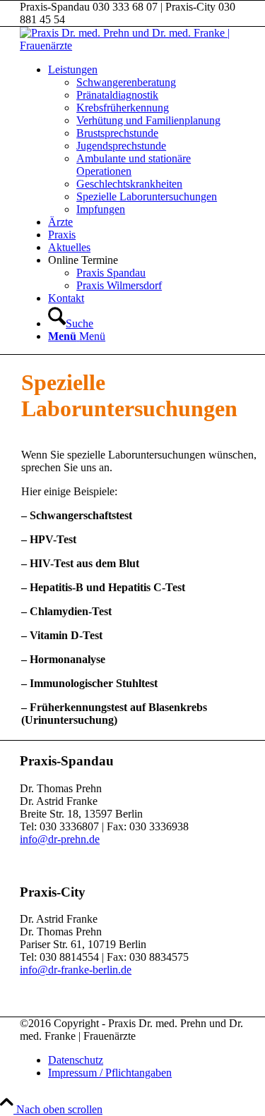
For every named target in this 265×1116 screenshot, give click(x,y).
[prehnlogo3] (132, 45)
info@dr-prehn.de (60, 839)
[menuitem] (146, 139)
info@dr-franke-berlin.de (75, 970)
